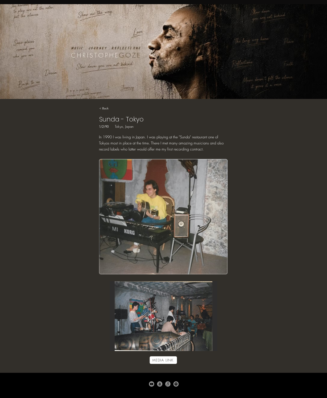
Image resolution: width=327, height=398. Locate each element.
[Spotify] (176, 384)
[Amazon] (159, 384)
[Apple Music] (168, 384)
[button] (163, 316)
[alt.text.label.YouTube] (151, 384)
